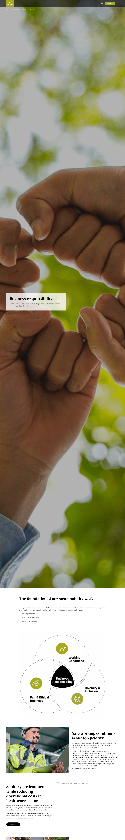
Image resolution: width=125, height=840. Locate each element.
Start (7, 9)
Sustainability (18, 9)
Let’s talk (109, 3)
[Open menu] (118, 3)
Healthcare (13, 824)
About (11, 9)
